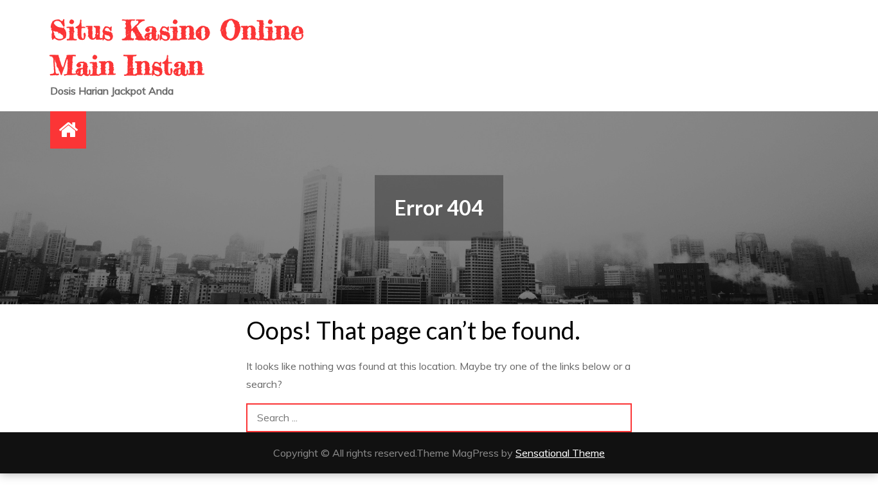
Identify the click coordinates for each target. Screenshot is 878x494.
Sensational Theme (560, 452)
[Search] (617, 417)
